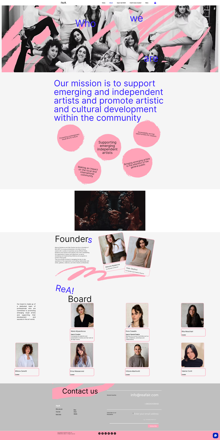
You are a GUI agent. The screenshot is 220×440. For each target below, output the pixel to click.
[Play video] (110, 211)
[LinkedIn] (105, 433)
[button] (155, 2)
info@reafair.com (144, 395)
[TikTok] (112, 433)
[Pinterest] (115, 433)
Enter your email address (146, 414)
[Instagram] (99, 433)
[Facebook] (102, 433)
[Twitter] (109, 433)
